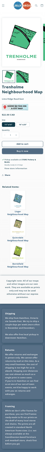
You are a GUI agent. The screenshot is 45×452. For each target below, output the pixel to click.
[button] (3, 5)
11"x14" (8, 124)
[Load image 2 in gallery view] (22, 76)
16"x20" (23, 124)
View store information (15, 168)
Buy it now (22, 151)
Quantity (6, 130)
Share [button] (7, 175)
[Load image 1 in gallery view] (9, 76)
